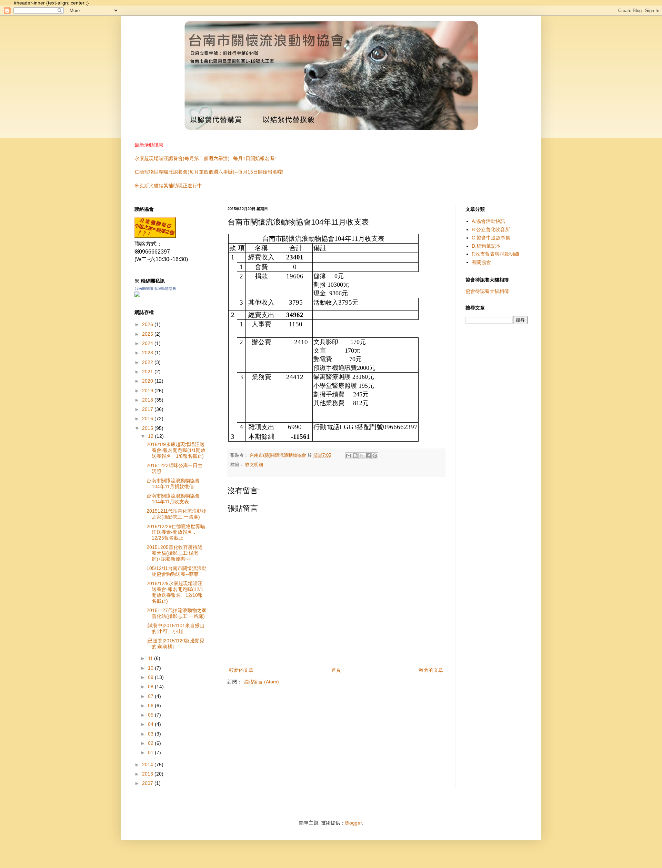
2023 (148, 352)
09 (151, 677)
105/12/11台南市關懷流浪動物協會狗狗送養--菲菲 (177, 571)
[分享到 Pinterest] (374, 455)
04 (151, 724)
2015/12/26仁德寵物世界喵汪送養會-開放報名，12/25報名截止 (176, 532)
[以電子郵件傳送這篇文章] (348, 455)
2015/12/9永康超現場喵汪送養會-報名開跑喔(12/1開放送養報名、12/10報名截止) (175, 592)
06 (151, 705)
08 (151, 686)
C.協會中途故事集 (491, 237)
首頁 (336, 670)
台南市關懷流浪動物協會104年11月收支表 (173, 498)
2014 (148, 764)
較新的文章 (241, 670)
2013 (148, 774)
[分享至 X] (361, 455)
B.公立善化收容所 (491, 229)
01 (151, 752)
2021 (148, 371)
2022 (148, 362)
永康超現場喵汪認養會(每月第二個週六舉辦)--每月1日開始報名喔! (205, 158)
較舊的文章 (431, 670)
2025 (148, 334)
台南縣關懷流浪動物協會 (155, 288)
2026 (148, 324)
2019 (148, 390)
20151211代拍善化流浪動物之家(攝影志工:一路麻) (177, 514)
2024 (148, 343)
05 (151, 715)
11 (151, 658)
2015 (148, 428)
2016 (148, 418)
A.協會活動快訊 (488, 221)
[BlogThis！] (355, 455)
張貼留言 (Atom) (261, 681)
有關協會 (481, 262)
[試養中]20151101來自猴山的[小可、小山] (175, 628)
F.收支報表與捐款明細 (495, 254)
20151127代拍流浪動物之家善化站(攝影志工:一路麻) (177, 613)
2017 (148, 409)
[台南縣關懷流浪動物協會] (155, 236)
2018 (148, 400)
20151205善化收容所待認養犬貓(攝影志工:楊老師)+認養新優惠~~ (174, 553)
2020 (148, 381)
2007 (148, 783)
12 (151, 436)
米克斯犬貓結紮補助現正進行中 (168, 185)
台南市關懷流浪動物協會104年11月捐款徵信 (173, 483)
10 (151, 668)
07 (151, 696)
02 (151, 743)
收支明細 (254, 464)
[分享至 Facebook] (368, 455)
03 (151, 734)
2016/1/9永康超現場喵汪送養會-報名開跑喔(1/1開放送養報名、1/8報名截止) (176, 450)
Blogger (353, 823)
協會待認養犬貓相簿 (487, 291)
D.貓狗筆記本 (486, 246)
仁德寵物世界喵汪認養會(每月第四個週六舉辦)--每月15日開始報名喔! (208, 172)
